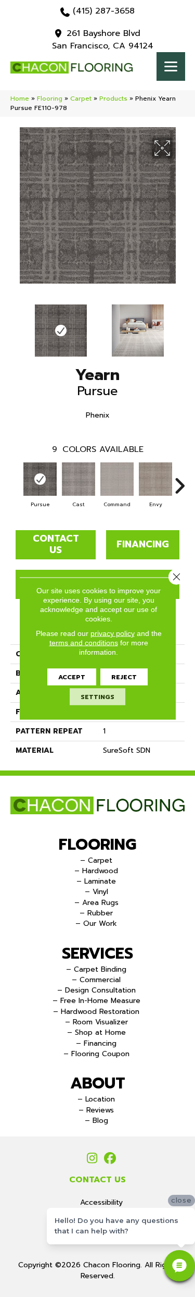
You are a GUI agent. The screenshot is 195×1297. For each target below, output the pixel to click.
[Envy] (155, 479)
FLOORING (97, 844)
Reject (124, 677)
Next (179, 325)
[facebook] (110, 1159)
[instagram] (92, 1159)
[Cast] (78, 479)
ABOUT (97, 1083)
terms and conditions (83, 643)
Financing (142, 544)
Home (19, 98)
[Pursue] (40, 479)
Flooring (49, 98)
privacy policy (112, 633)
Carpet (81, 98)
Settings (97, 697)
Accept (71, 677)
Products (113, 98)
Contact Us (56, 544)
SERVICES (97, 953)
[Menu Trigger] (171, 66)
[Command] (117, 479)
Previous (15, 325)
